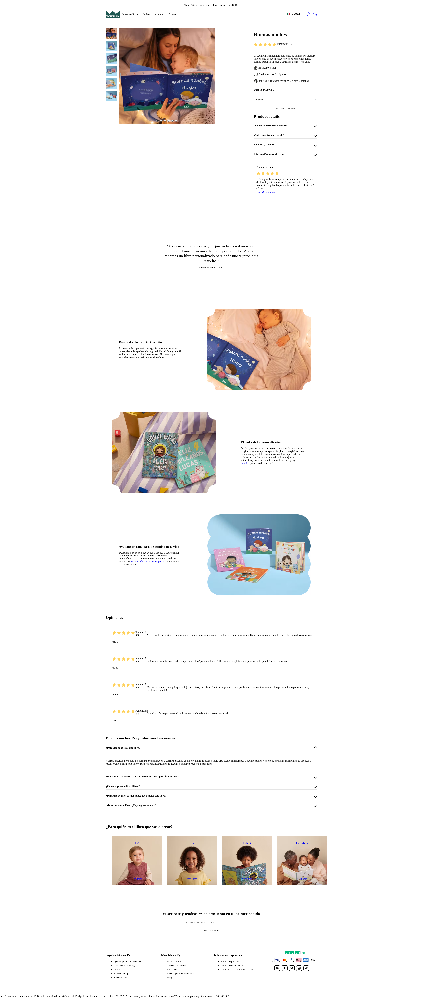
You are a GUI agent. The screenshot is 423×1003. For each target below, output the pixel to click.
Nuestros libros (130, 14)
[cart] (315, 14)
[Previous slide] (123, 76)
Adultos (159, 14)
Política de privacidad (231, 961)
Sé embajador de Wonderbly (180, 973)
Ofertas (117, 969)
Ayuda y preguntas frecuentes (127, 961)
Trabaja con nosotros (177, 965)
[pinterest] (277, 968)
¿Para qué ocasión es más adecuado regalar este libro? (136, 795)
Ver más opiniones (266, 192)
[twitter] (292, 968)
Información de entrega (124, 965)
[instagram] (299, 968)
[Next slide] (210, 76)
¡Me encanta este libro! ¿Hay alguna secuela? (131, 805)
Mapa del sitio (120, 977)
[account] (309, 14)
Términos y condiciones (16, 996)
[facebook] (285, 968)
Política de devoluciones (232, 965)
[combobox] (294, 14)
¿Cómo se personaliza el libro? (271, 125)
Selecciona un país (122, 973)
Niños (146, 14)
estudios (245, 463)
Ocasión (173, 14)
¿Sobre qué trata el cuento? (269, 135)
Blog (169, 977)
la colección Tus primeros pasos (147, 561)
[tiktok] (306, 968)
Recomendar (173, 969)
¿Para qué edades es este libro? (123, 747)
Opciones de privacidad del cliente (237, 969)
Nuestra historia (174, 961)
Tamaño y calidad (264, 144)
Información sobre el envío (269, 154)
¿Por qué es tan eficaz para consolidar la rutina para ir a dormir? (142, 776)
